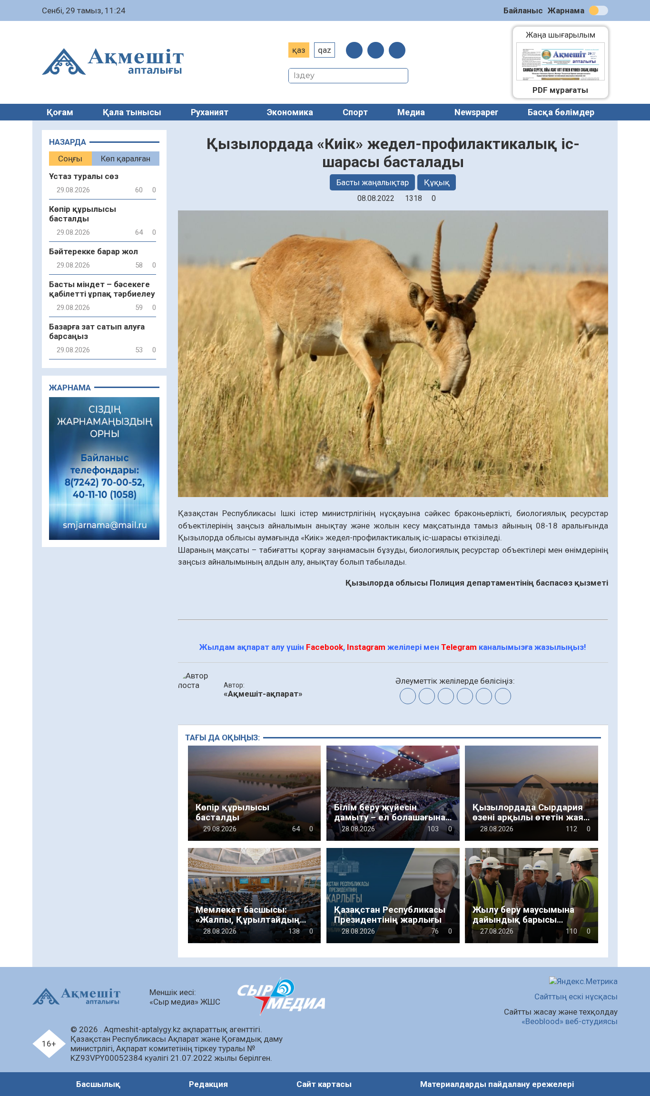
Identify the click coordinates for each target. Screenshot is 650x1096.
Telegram (459, 647)
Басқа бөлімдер (561, 112)
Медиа (411, 112)
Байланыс (523, 10)
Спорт (355, 112)
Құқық (437, 182)
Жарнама (566, 10)
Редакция (208, 1084)
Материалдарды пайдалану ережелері (497, 1084)
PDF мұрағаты (560, 90)
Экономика (290, 112)
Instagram (366, 647)
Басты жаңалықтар (372, 182)
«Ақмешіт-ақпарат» (263, 693)
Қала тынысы (132, 112)
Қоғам (60, 112)
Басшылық (98, 1084)
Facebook (324, 647)
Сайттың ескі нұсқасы (576, 996)
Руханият (209, 112)
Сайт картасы (324, 1084)
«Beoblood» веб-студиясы (570, 1021)
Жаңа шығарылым (565, 35)
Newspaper (476, 112)
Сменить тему (598, 10)
